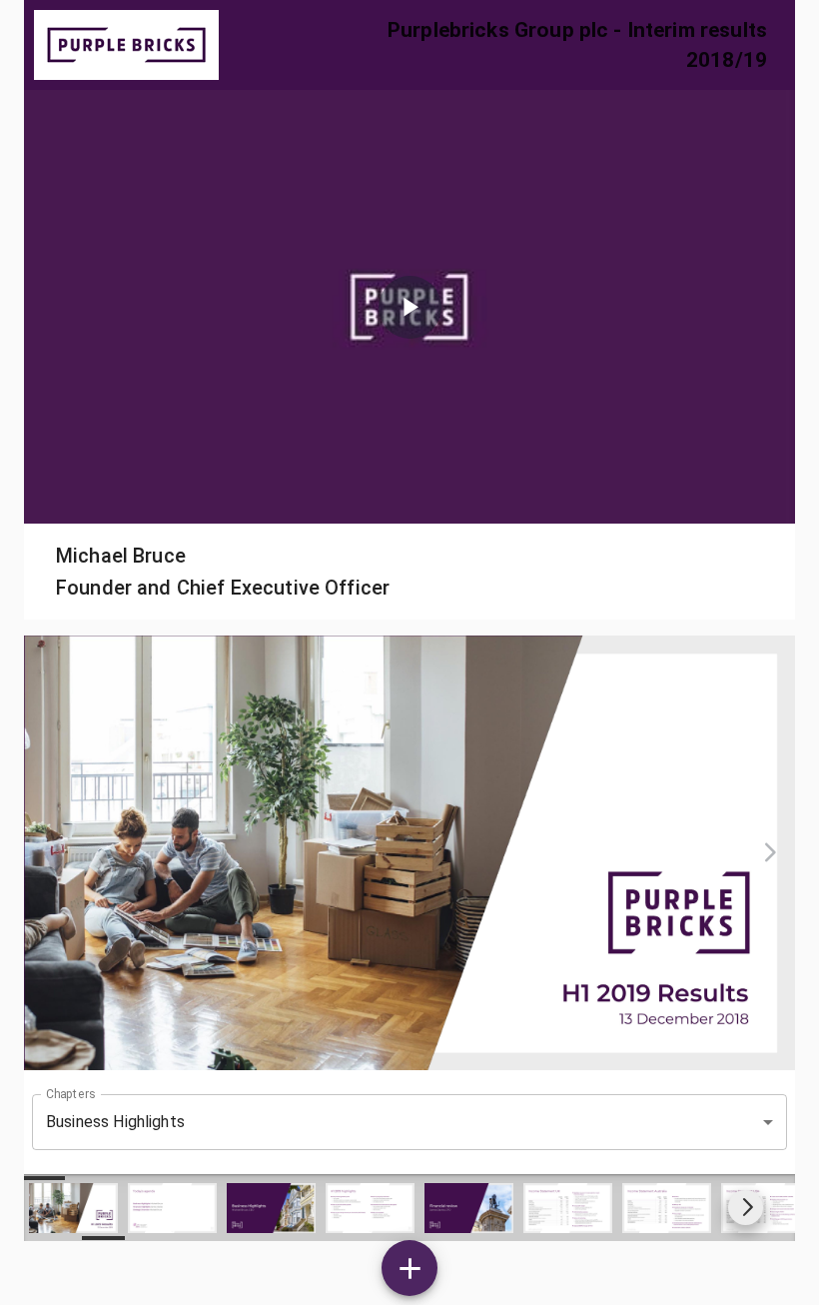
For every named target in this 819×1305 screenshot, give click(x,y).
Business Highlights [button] (115, 1121)
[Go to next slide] (745, 1207)
